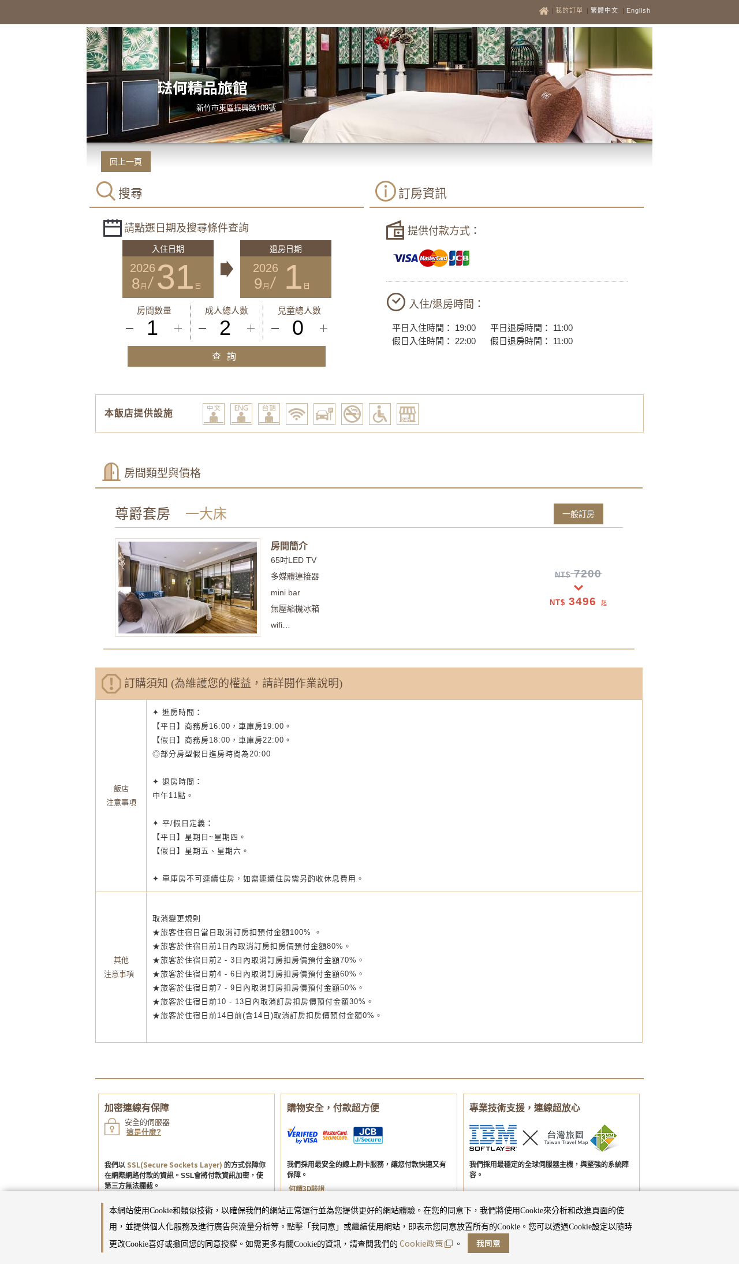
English (638, 10)
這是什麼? (143, 1132)
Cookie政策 (421, 1243)
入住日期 (168, 248)
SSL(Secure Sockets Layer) (174, 1164)
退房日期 (286, 248)
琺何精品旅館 (203, 87)
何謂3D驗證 (307, 1188)
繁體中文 (604, 10)
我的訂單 (570, 10)
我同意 (488, 1243)
